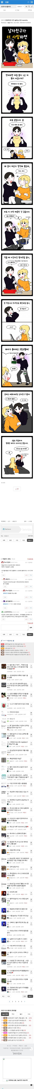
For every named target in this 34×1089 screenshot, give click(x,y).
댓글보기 (30, 634)
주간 (13, 1014)
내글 (4, 10)
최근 (3, 996)
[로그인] (28, 2)
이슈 (29, 1014)
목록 (4, 540)
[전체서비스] (32, 2)
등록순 (9, 559)
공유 (25, 521)
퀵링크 (21, 1045)
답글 (3, 575)
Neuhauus (4, 22)
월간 (21, 1014)
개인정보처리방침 (15, 1048)
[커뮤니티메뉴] (2, 2)
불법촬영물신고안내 (17, 1050)
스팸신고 (14, 521)
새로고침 (31, 559)
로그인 (9, 1045)
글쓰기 (32, 7)
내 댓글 (17, 10)
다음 (23, 540)
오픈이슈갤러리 (6, 6)
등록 (31, 627)
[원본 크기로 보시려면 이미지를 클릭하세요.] (17, 47)
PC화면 (15, 1045)
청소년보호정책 (26, 1048)
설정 (25, 1045)
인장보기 (6, 536)
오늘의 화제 (5, 1014)
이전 (17, 540)
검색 (29, 7)
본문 (10, 540)
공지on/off (26, 7)
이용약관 (5, 1048)
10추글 (30, 10)
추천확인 (3, 521)
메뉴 (2, 536)
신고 (9, 521)
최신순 (13, 559)
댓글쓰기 (30, 540)
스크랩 (30, 521)
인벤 (6, 2)
